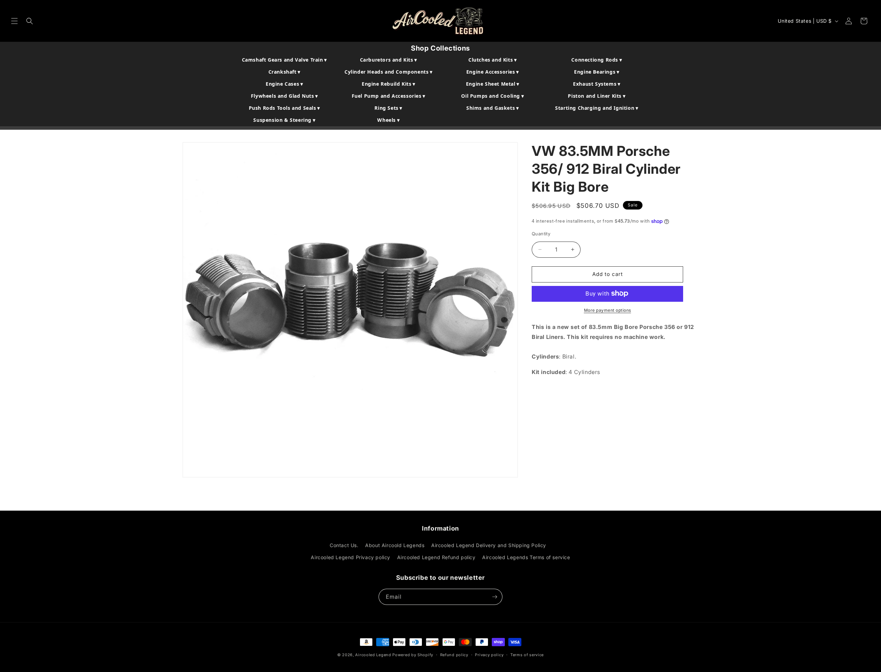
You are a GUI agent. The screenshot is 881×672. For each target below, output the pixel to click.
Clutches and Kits (492, 59)
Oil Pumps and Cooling (492, 96)
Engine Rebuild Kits (388, 84)
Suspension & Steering (284, 120)
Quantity (541, 233)
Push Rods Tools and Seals (284, 108)
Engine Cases (284, 84)
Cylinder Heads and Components (388, 71)
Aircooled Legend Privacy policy (350, 557)
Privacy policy (489, 654)
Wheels (388, 120)
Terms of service (527, 654)
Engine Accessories (492, 71)
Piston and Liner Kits (596, 96)
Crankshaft (284, 71)
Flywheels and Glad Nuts (284, 96)
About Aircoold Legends (394, 545)
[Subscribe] (494, 597)
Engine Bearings (596, 71)
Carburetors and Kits (388, 59)
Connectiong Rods (596, 59)
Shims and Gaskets (492, 108)
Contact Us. (344, 545)
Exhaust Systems (596, 84)
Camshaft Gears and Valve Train (284, 59)
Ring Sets (388, 108)
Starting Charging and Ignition (596, 108)
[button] (14, 21)
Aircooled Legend (373, 654)
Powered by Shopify (412, 654)
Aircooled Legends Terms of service (526, 557)
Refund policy (454, 654)
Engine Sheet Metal (492, 84)
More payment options (607, 309)
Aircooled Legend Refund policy (436, 557)
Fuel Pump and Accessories (388, 96)
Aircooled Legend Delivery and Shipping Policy (488, 545)
